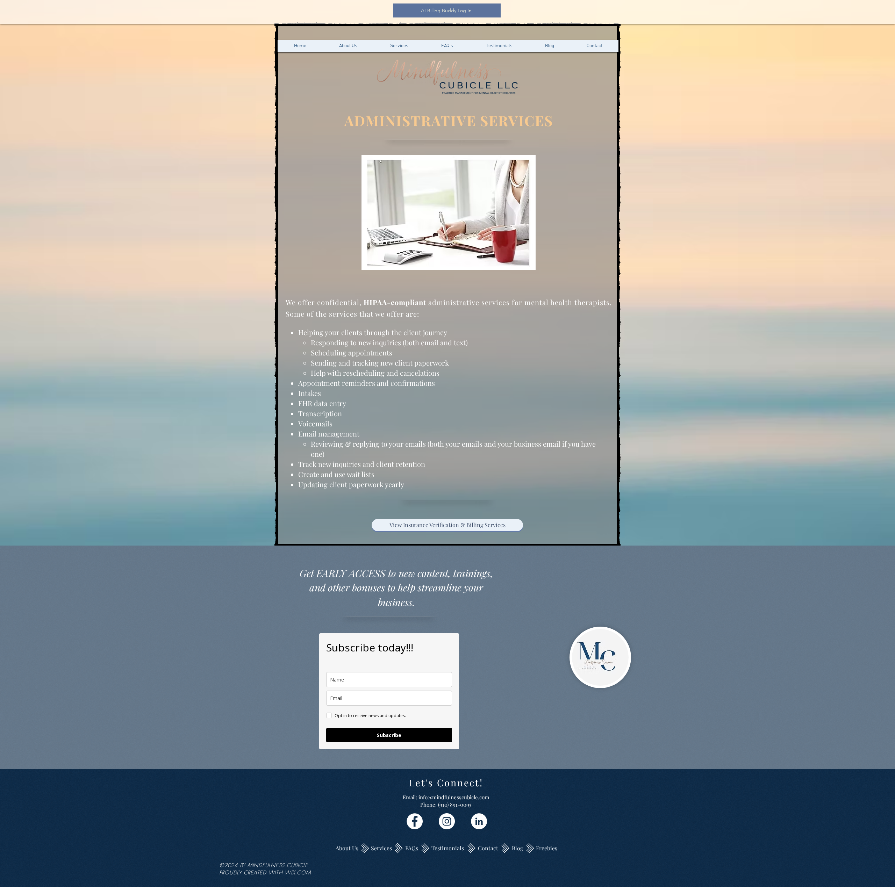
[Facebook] (415, 821)
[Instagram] (447, 821)
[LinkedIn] (479, 821)
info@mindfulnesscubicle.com (453, 797)
